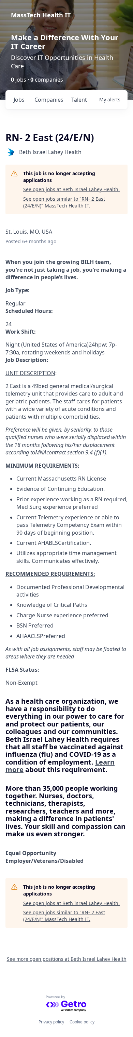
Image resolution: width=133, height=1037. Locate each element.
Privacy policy (51, 1022)
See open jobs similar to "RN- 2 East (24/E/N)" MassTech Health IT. (64, 202)
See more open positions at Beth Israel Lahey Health (67, 959)
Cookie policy (82, 1022)
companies (48, 99)
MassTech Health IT (41, 15)
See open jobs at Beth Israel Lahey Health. (71, 189)
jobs (19, 99)
